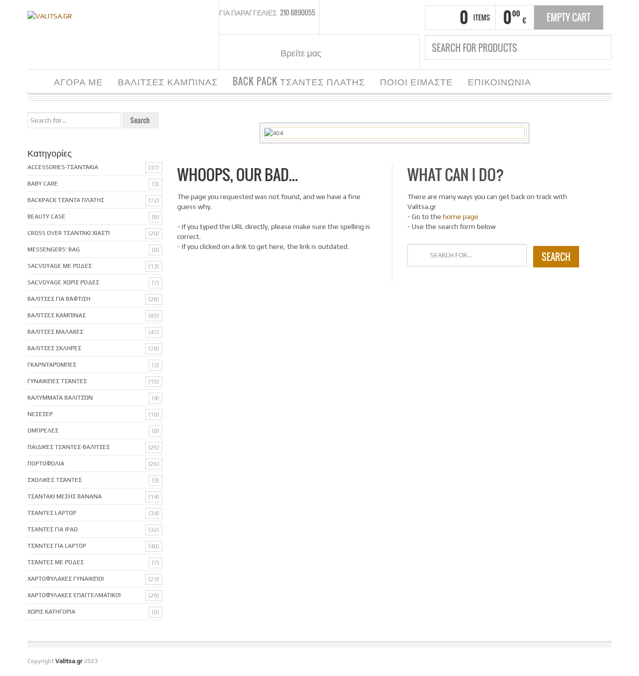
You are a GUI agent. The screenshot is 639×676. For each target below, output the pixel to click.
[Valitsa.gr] (49, 15)
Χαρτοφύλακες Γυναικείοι (65, 578)
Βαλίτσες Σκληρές (54, 348)
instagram (353, 52)
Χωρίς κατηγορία (51, 611)
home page (460, 217)
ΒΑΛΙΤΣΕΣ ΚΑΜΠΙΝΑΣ (168, 81)
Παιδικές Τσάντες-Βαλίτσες (68, 447)
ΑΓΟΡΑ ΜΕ (78, 81)
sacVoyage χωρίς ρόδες (63, 282)
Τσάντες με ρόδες (55, 562)
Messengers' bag (53, 249)
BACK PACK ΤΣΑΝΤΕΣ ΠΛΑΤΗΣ (299, 81)
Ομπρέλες (42, 430)
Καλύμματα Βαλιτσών (60, 397)
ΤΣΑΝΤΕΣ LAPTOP (51, 512)
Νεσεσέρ (40, 414)
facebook (340, 52)
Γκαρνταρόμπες (51, 364)
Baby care (42, 183)
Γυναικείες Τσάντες (57, 381)
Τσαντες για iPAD (52, 529)
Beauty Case (46, 216)
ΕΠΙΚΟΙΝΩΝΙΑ (499, 81)
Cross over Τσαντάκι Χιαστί (68, 232)
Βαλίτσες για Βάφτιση (58, 298)
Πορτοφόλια (45, 463)
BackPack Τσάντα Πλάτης (65, 200)
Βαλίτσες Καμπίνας (56, 315)
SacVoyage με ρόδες (59, 265)
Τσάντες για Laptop (56, 545)
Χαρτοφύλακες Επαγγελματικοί (74, 595)
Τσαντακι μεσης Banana (64, 496)
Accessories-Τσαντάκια (62, 167)
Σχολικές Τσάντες (54, 479)
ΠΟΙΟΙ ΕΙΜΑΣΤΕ (416, 81)
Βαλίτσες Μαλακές (55, 331)
